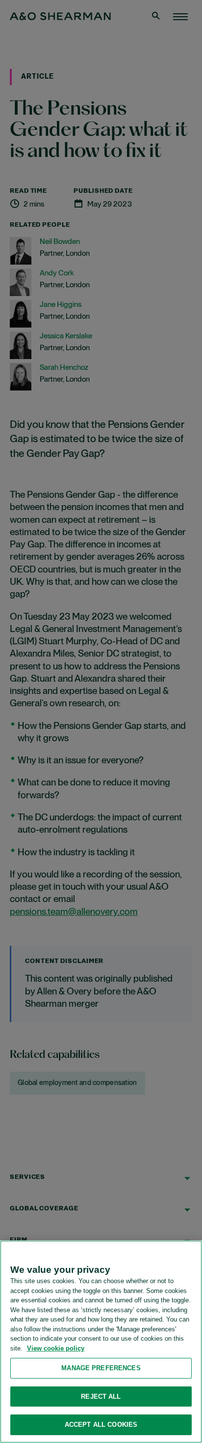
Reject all (101, 1396)
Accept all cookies (101, 1424)
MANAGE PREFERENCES (100, 1368)
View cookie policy (55, 1348)
